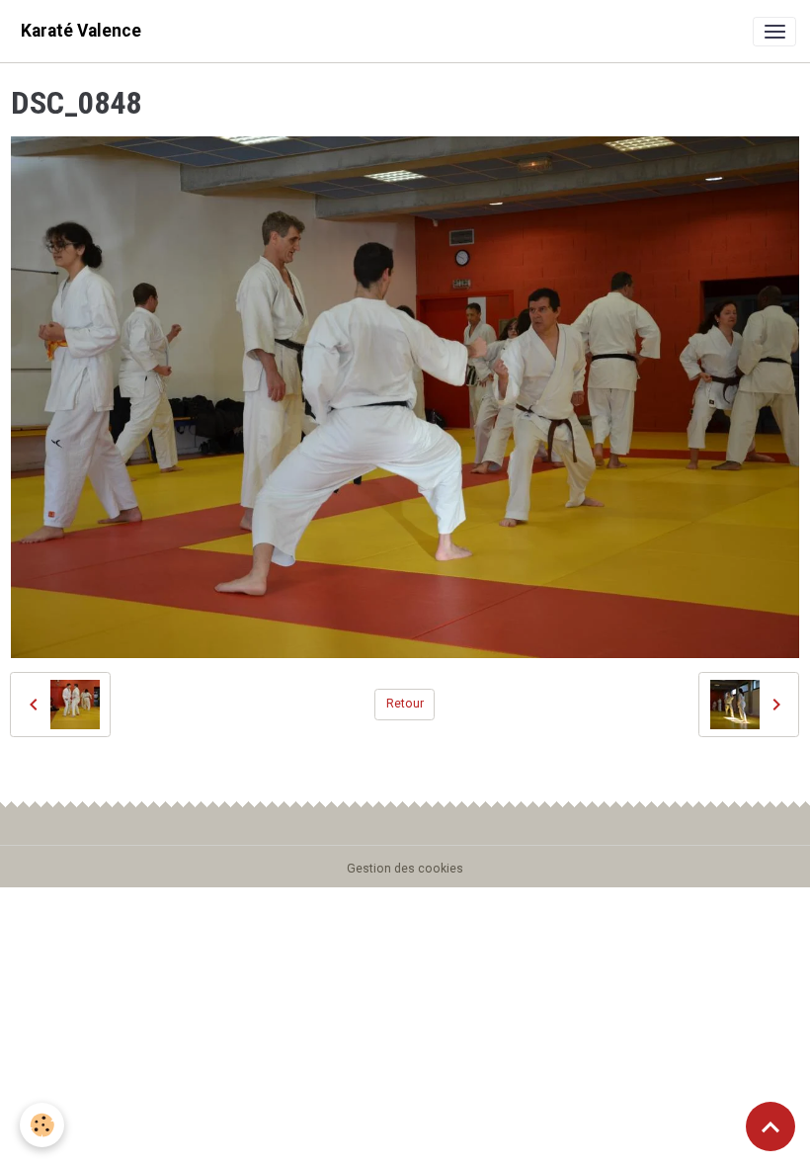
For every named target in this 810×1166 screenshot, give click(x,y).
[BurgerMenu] (774, 31)
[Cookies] (42, 1125)
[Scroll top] (770, 1126)
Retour (405, 703)
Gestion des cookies (405, 868)
